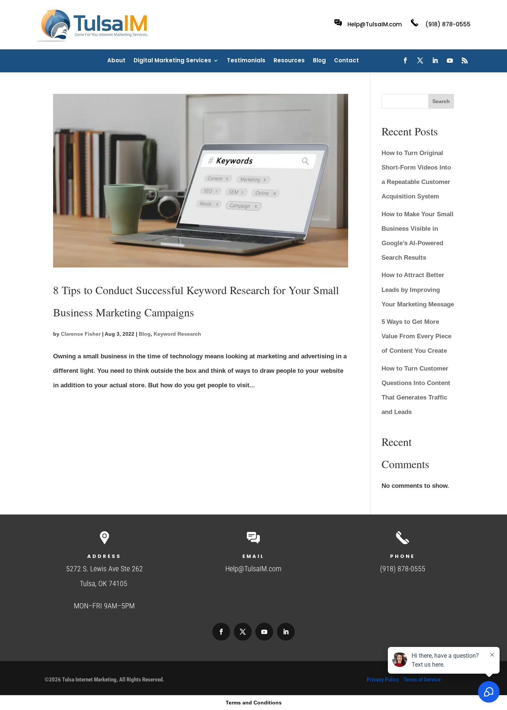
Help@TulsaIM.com (374, 24)
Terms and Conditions (254, 703)
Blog (319, 61)
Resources (289, 61)
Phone (402, 556)
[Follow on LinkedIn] (435, 60)
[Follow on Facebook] (405, 60)
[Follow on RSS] (465, 60)
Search (441, 101)
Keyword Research (177, 334)
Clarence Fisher (81, 334)
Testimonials (246, 61)
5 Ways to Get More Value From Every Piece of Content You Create (416, 336)
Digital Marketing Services (172, 61)
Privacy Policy (383, 679)
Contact (346, 61)
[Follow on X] (420, 60)
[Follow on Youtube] (450, 60)
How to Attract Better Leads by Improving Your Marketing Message (418, 290)
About (116, 61)
